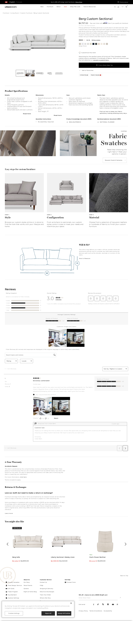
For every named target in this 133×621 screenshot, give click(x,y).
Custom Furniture (26, 13)
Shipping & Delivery (46, 588)
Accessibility (108, 611)
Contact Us (43, 582)
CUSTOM (124, 131)
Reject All (48, 613)
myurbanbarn (12, 595)
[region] (38, 609)
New (42, 6)
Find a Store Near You (105, 65)
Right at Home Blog (30, 591)
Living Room (15, 13)
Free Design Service (14, 585)
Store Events (28, 585)
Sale (65, 6)
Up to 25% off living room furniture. (66, 2)
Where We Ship (45, 598)
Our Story (27, 582)
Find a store (124, 2)
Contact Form (71, 582)
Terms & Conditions (95, 611)
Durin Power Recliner (97, 557)
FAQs (41, 585)
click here (23, 477)
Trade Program (13, 591)
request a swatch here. (101, 60)
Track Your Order (45, 595)
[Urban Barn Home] (11, 7)
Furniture (50, 6)
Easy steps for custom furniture (20, 169)
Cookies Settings (13, 598)
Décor (59, 6)
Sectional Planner (107, 122)
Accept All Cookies (64, 613)
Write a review (96, 40)
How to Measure (84, 258)
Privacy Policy (83, 611)
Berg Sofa (16, 557)
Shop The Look (75, 6)
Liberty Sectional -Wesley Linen (63, 557)
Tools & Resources (90, 6)
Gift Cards (11, 588)
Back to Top (124, 575)
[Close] (71, 603)
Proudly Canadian (14, 582)
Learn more (9, 513)
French (78, 122)
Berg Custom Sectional (95, 19)
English (72, 122)
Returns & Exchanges (47, 591)
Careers (26, 588)
